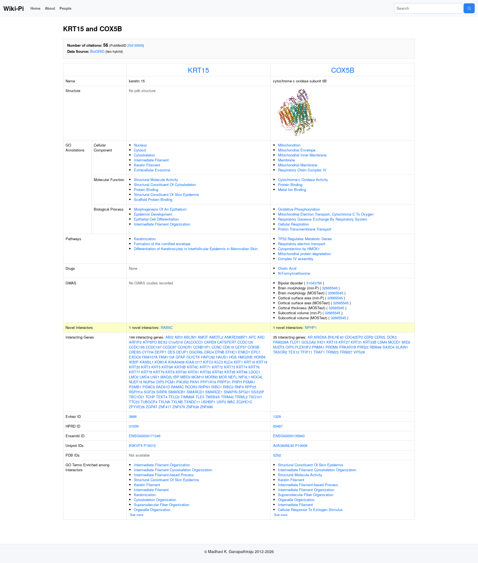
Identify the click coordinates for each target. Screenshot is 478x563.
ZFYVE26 (137, 406)
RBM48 (375, 347)
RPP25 (250, 386)
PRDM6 (332, 347)
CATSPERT (226, 342)
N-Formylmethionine (294, 273)
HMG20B (245, 357)
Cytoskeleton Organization (155, 499)
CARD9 (210, 342)
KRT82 (205, 372)
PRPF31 (224, 381)
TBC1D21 (136, 396)
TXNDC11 (192, 401)
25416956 (135, 45)
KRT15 (198, 70)
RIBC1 (216, 386)
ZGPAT (151, 406)
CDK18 (228, 347)
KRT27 (344, 342)
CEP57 (240, 347)
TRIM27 (346, 352)
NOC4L (257, 376)
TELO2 (174, 396)
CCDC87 (169, 347)
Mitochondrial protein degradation (304, 253)
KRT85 (229, 372)
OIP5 (160, 381)
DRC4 (209, 352)
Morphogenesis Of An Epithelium (160, 209)
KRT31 (356, 342)
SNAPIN (230, 391)
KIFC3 (208, 362)
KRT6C (193, 367)
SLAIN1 (402, 347)
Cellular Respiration (293, 224)
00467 (278, 426)
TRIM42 (227, 396)
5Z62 (277, 455)
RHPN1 (204, 386)
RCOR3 (191, 386)
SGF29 (149, 391)
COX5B (342, 70)
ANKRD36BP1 (236, 337)
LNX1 (154, 376)
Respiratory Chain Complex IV (302, 169)
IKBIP (134, 362)
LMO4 (144, 376)
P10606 (301, 445)
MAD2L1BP (169, 376)
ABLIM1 (190, 337)
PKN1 (194, 381)
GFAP (180, 357)
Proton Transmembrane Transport (304, 229)
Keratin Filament (147, 164)
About (50, 8)
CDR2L (380, 337)
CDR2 (368, 337)
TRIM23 (332, 352)
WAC (231, 401)
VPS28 (359, 352)
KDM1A (161, 362)
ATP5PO (150, 342)
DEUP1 (182, 352)
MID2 (406, 342)
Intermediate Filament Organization (162, 224)
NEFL (232, 376)
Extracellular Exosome (152, 169)
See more (136, 514)
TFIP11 (306, 352)
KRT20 (134, 367)
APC (252, 337)
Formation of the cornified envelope (162, 243)
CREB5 (135, 352)
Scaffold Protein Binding (153, 199)
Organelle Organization (152, 509)
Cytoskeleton (144, 155)
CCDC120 (245, 342)
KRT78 (146, 372)
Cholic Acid (287, 268)
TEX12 (293, 352)
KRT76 (253, 367)
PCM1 (170, 381)
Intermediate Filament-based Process (164, 474)
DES (171, 352)
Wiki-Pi (13, 8)
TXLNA (164, 401)
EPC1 (256, 352)
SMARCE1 (214, 391)
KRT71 (205, 367)
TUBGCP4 (149, 401)
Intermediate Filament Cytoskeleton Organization (173, 469)
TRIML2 (241, 396)
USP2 (221, 401)
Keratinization (145, 238)
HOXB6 (260, 357)
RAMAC (177, 386)
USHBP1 (208, 401)
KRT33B (369, 342)
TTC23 (134, 401)
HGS (233, 357)
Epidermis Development (153, 214)
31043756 (314, 283)
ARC (261, 337)
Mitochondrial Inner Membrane (302, 155)
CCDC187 (154, 347)
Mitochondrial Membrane (297, 164)
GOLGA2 (309, 342)
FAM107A (150, 357)
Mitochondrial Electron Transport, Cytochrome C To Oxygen (325, 214)
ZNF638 (192, 406)
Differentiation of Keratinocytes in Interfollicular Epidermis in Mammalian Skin (196, 248)
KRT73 (229, 367)
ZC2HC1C (244, 401)
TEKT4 (161, 396)
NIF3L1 (244, 376)
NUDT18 (135, 381)
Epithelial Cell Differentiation (156, 219)
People (65, 8)
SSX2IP (257, 391)
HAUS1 (222, 357)
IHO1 (321, 342)
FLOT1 (295, 342)
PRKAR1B (347, 347)
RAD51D (163, 386)
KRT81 (193, 372)
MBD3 (185, 376)
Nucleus (140, 145)
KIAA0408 (176, 362)
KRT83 (217, 372)
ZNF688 (206, 406)
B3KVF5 (135, 445)
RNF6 (239, 386)
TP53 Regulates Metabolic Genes (305, 238)
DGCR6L (196, 352)
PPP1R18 (208, 381)
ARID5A (320, 337)
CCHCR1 (185, 347)
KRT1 (238, 362)
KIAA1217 (194, 362)
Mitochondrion (289, 145)
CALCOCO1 (193, 342)
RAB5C (167, 327)
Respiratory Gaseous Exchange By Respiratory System (322, 219)
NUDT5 (278, 347)
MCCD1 (394, 342)
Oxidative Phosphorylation (299, 209)
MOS (223, 376)
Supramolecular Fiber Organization (161, 504)
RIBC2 (228, 386)
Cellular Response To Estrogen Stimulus (310, 509)
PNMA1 (318, 347)
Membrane (286, 160)
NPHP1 (311, 327)
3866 (133, 416)
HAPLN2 (208, 357)
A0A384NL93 (283, 445)
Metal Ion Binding (292, 189)
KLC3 (218, 362)
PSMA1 (249, 381)
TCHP (150, 396)
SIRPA (161, 391)
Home (35, 8)
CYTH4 (148, 352)
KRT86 (242, 372)
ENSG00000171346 (144, 435)
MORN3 (211, 376)
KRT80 (181, 372)
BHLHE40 (336, 337)
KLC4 (228, 362)
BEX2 (162, 342)
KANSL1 (147, 362)
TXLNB (177, 401)
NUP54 (149, 381)
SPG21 (244, 391)
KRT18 (249, 362)
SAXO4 (388, 347)
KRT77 (134, 372)
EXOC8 (135, 357)
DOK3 (392, 337)
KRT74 (241, 367)
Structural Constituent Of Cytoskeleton (165, 184)
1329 (277, 416)
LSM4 (382, 342)
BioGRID (97, 51)
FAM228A (281, 342)
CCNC (217, 347)
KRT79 (158, 372)
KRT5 (155, 367)
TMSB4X (212, 396)
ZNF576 (178, 406)
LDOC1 (254, 372)
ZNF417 (165, 406)
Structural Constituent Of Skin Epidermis (166, 194)
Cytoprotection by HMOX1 (299, 248)
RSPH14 (136, 391)
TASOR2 (280, 352)
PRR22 (362, 347)
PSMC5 (148, 386)
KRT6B (180, 367)
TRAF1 (319, 352)
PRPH (237, 381)
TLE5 (200, 396)
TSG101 (255, 396)
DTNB (219, 352)
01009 (134, 426)
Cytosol (140, 150)
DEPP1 (161, 352)
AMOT (203, 337)
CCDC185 (137, 347)
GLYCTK (193, 357)
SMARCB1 (177, 391)
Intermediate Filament (151, 160)
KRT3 (145, 367)
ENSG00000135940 (289, 435)
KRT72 (217, 367)
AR (310, 337)
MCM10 (197, 376)
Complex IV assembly (295, 258)
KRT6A (167, 367)
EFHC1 (231, 352)
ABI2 (169, 337)
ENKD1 (244, 352)
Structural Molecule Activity (156, 179)
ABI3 (179, 337)
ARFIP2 (135, 342)
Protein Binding (146, 189)
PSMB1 (135, 386)
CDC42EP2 (354, 337)
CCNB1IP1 (202, 347)
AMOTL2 (216, 337)
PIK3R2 (182, 381)
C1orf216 (175, 342)
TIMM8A (187, 396)
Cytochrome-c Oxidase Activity (303, 179)
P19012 (150, 445)
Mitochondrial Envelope (296, 150)
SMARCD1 (195, 391)
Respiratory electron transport (301, 243)
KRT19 (261, 362)
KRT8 (170, 372)
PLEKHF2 (303, 347)
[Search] (469, 8)
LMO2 (134, 376)
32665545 (329, 287)
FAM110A (167, 357)
